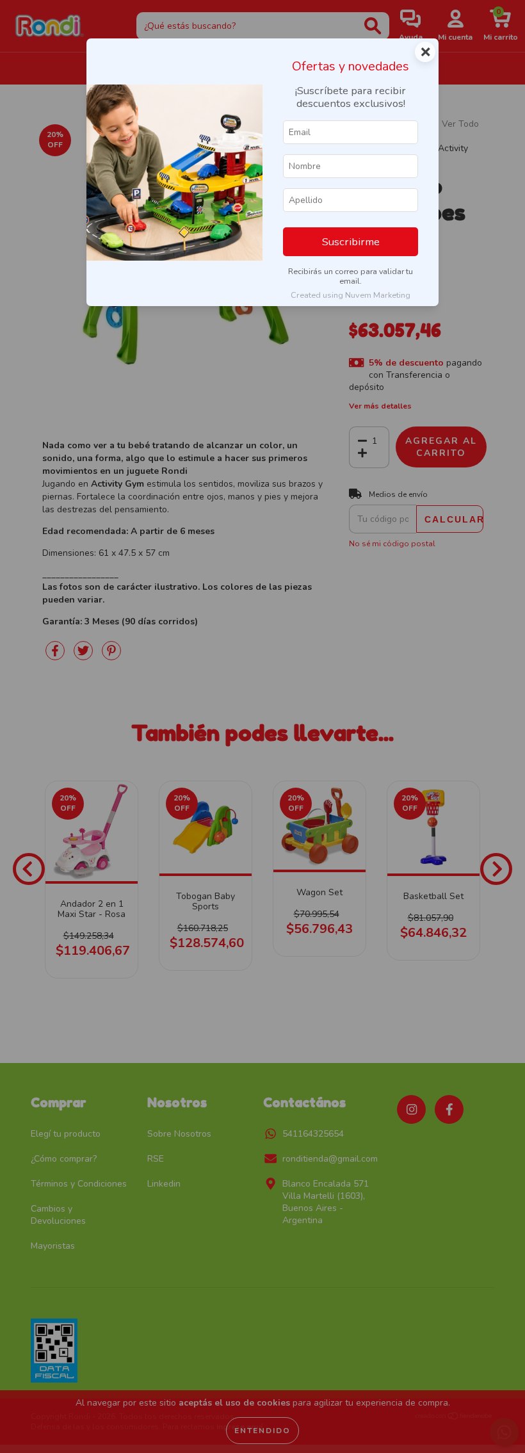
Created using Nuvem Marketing (350, 295)
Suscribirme (351, 241)
